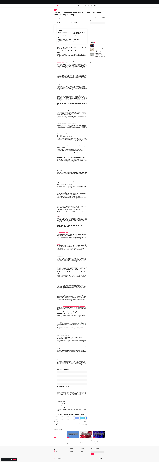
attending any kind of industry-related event (73, 116)
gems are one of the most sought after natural (69, 58)
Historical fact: (76, 41)
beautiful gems (65, 393)
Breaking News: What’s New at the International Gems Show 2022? (78, 37)
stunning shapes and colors (66, 240)
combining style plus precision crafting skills (64, 297)
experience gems (83, 221)
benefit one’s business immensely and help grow (74, 255)
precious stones (63, 238)
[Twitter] (101, 65)
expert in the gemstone (63, 388)
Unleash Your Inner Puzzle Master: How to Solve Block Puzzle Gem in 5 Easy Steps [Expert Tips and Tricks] (86, 440)
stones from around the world (81, 279)
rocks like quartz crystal (77, 189)
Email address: (93, 450)
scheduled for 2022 (63, 64)
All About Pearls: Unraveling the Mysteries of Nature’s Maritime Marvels (98, 49)
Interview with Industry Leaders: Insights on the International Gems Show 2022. (64, 40)
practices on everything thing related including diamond (76, 260)
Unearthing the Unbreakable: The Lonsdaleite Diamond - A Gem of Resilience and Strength (99, 54)
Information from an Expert (62, 41)
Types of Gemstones (96, 51)
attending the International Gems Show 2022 (79, 263)
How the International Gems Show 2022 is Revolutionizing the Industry (79, 33)
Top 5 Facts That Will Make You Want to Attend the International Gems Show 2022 (64, 37)
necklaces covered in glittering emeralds (73, 245)
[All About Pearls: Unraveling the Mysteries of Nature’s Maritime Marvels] (92, 49)
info (94, 59)
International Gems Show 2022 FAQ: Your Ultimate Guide (79, 35)
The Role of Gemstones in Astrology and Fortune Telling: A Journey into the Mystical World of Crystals (99, 45)
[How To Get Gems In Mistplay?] (92, 59)
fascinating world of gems (82, 110)
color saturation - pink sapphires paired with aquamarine (74, 290)
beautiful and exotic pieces (63, 232)
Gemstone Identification (97, 56)
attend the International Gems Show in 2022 (78, 234)
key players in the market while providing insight (70, 47)
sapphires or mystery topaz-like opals (65, 287)
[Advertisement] (79, 2)
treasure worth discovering (73, 269)
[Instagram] (93, 68)
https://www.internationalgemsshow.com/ (69, 383)
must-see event (74, 162)
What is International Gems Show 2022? (64, 32)
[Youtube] (101, 68)
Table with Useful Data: (77, 39)
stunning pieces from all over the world (69, 391)
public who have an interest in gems (81, 172)
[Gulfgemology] (59, 6)
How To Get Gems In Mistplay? (62, 405)
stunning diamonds (69, 276)
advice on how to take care (81, 258)
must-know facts (63, 45)
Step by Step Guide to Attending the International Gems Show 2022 (63, 35)
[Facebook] (93, 65)
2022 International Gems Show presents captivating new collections (74, 306)
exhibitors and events (78, 393)
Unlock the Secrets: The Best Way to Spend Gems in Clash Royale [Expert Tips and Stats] (71, 414)
